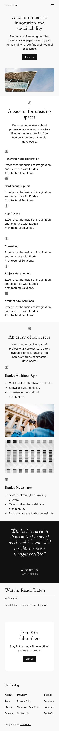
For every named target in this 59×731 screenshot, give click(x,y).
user (27, 605)
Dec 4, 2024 (11, 605)
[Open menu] (52, 5)
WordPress (25, 724)
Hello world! (11, 598)
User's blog (11, 5)
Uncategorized (40, 605)
